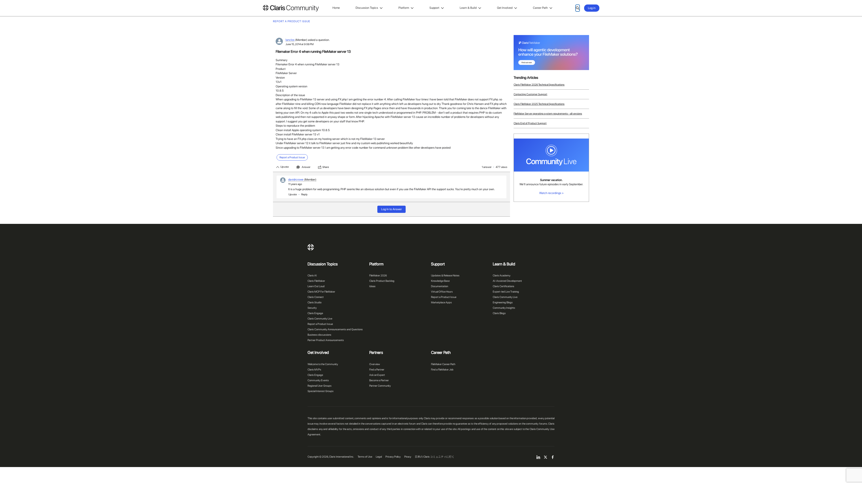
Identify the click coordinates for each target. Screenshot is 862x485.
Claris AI (312, 275)
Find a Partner (376, 369)
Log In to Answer (391, 209)
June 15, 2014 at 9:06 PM (300, 44)
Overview (374, 364)
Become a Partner (379, 380)
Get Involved (504, 7)
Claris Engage (315, 313)
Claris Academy (501, 275)
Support (434, 7)
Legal (379, 456)
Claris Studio (314, 302)
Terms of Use (365, 456)
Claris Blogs (499, 313)
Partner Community (380, 385)
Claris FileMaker (316, 280)
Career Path (540, 7)
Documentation (439, 286)
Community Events (318, 380)
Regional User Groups (320, 385)
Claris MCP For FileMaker (321, 291)
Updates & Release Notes (445, 275)
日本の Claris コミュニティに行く (434, 456)
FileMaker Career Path (443, 364)
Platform (403, 7)
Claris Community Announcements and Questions (335, 329)
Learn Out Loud (316, 286)
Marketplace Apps (441, 302)
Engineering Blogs (503, 302)
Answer (306, 167)
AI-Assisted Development (507, 280)
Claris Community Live (320, 318)
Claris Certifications (503, 286)
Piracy (407, 456)
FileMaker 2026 (378, 275)
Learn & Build (468, 7)
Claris (311, 247)
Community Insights (504, 307)
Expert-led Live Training (506, 291)
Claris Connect (316, 297)
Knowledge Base (440, 280)
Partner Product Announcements (326, 340)
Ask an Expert (377, 375)
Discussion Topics (367, 7)
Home (336, 7)
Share (325, 167)
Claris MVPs (314, 369)
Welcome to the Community (323, 364)
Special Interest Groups (321, 391)
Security (312, 307)
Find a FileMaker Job (442, 369)
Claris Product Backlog (381, 280)
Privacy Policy (393, 456)
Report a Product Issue (320, 324)
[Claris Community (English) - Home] (291, 8)
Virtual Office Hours (442, 291)
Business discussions (319, 334)
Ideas (372, 286)
